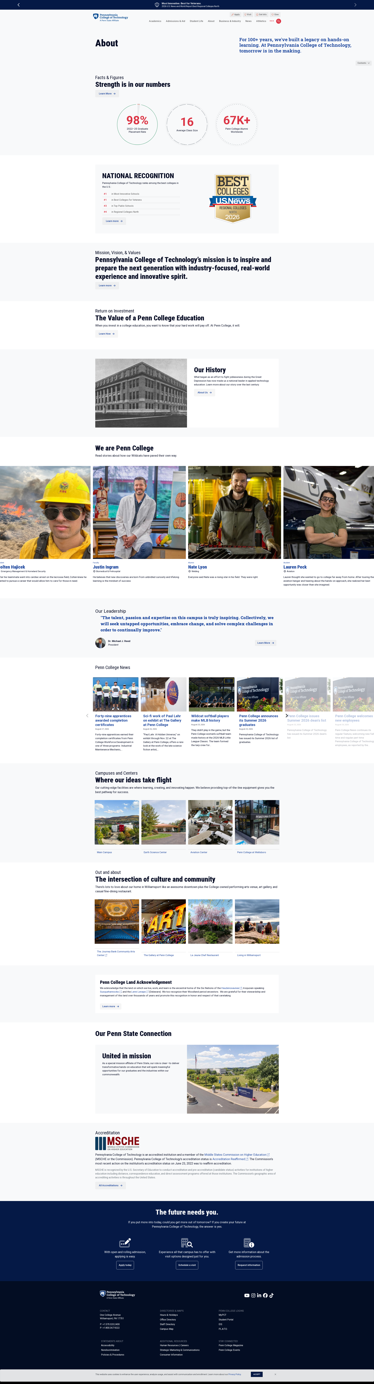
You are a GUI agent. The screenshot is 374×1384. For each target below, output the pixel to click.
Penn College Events (229, 1350)
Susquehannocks (109, 991)
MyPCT (222, 1315)
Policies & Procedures (112, 1354)
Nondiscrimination (110, 1350)
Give (276, 14)
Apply (237, 14)
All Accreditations (108, 1185)
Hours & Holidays (169, 1315)
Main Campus (104, 852)
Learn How (105, 333)
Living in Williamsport (249, 955)
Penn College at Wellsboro (251, 852)
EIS (220, 1324)
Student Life (196, 21)
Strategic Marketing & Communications (180, 1350)
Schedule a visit (187, 1265)
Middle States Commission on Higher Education (235, 1154)
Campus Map (166, 1329)
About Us (203, 392)
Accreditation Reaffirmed (228, 1159)
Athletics (261, 21)
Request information (249, 1265)
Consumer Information (171, 1354)
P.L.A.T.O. (223, 1329)
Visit (249, 14)
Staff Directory (167, 1324)
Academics (155, 21)
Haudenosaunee (230, 988)
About (211, 21)
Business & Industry (230, 21)
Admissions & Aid (175, 21)
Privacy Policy (234, 1374)
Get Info (263, 14)
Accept (256, 1374)
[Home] (110, 17)
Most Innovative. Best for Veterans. (181, 3)
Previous (89, 715)
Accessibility (107, 1345)
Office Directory (168, 1319)
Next (284, 715)
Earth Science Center (155, 852)
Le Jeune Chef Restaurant (205, 955)
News (248, 21)
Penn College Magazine (231, 1345)
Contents (361, 63)
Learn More (105, 93)
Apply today (125, 1265)
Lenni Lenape (138, 991)
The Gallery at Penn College (159, 955)
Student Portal (226, 1319)
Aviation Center (199, 852)
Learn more (112, 221)
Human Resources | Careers (174, 1345)
